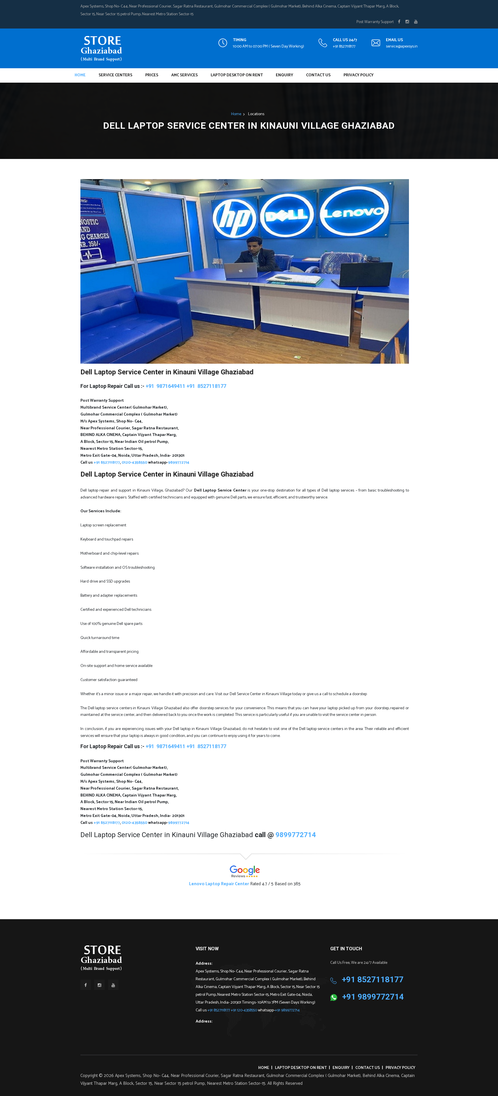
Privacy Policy (358, 75)
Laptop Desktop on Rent (237, 75)
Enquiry (284, 75)
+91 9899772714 (287, 1010)
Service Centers (115, 75)
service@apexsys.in (402, 46)
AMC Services (184, 75)
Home (80, 75)
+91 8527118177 (344, 46)
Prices (151, 75)
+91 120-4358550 (244, 1010)
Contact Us (318, 75)
